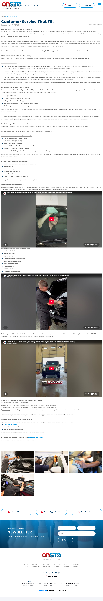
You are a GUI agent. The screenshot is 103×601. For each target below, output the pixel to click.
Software (46, 567)
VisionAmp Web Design (58, 599)
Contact (76, 567)
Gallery (67, 567)
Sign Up (66, 540)
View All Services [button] (18, 512)
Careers (56, 567)
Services (46, 564)
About (26, 567)
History (34, 564)
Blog (2, 16)
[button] (70, 5)
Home (26, 564)
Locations (57, 564)
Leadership (36, 567)
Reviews (76, 564)
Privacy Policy (68, 599)
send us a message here (35, 438)
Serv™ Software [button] (87, 512)
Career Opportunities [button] (53, 512)
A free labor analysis (10, 424)
